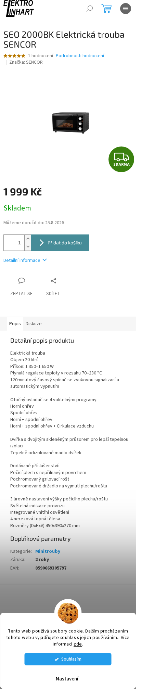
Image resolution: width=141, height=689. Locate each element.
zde (78, 644)
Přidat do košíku (65, 242)
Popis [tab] (15, 323)
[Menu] (125, 8)
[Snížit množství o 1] (27, 247)
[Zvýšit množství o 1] (27, 239)
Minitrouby (47, 551)
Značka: (26, 62)
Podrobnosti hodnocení (80, 56)
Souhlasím (71, 659)
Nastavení (67, 678)
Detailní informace (21, 260)
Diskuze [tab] (34, 323)
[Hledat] (90, 8)
